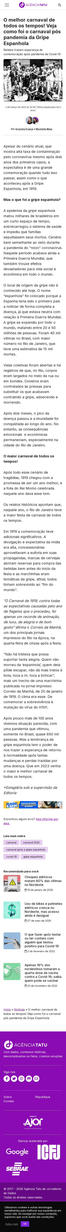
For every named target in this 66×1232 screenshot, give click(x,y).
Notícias (19, 1009)
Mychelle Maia (44, 129)
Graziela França (24, 129)
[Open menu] (7, 5)
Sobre (8, 1097)
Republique (42, 1097)
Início (7, 1009)
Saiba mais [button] (11, 1224)
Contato (9, 1101)
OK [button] (25, 1223)
